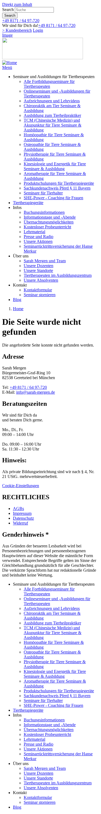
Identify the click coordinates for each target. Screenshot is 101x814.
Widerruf (20, 523)
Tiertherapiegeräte (28, 202)
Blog (17, 299)
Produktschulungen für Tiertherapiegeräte (59, 183)
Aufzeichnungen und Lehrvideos (52, 101)
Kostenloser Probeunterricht (47, 227)
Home (18, 308)
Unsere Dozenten (38, 265)
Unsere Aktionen (38, 241)
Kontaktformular (38, 290)
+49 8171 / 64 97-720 (20, 20)
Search (8, 9)
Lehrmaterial (34, 231)
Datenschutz (23, 518)
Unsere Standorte (38, 270)
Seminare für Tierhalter (43, 193)
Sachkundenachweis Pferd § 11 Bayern (57, 188)
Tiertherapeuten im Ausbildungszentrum (58, 275)
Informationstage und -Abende (50, 217)
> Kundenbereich (17, 30)
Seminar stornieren (39, 294)
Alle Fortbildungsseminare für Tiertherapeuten (49, 84)
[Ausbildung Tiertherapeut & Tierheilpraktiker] (9, 62)
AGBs (18, 508)
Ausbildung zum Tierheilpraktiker (52, 115)
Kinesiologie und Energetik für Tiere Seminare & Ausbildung (55, 166)
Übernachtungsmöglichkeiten (49, 222)
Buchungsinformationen (44, 212)
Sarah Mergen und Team (45, 260)
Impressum (22, 513)
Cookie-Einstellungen (20, 485)
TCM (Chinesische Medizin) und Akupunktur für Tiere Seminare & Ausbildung (52, 125)
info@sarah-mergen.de (35, 392)
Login (38, 30)
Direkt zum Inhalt (17, 4)
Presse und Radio (38, 236)
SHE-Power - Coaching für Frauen (53, 197)
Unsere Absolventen (41, 280)
